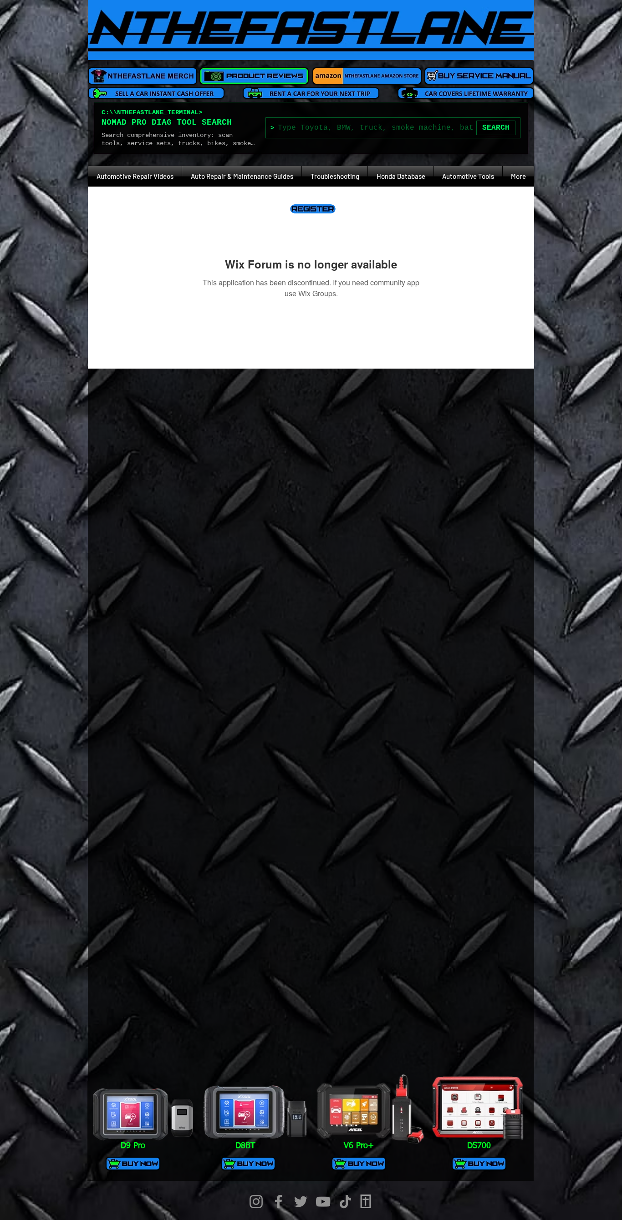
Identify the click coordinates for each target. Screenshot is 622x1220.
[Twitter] (301, 1201)
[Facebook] (278, 1201)
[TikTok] (345, 1201)
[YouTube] (323, 1201)
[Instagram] (256, 1201)
